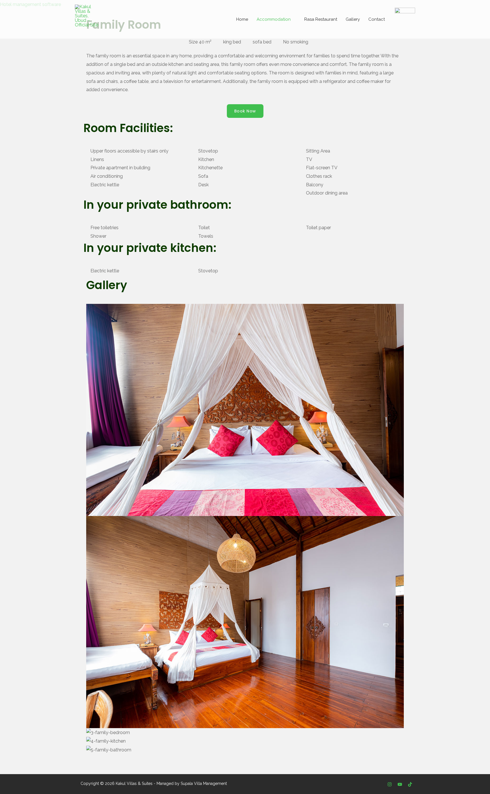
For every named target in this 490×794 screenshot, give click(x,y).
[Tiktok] (410, 784)
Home (242, 19)
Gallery (353, 19)
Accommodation (274, 19)
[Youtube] (400, 784)
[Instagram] (389, 784)
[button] (245, 758)
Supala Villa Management (204, 783)
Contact (376, 19)
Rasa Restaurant (320, 19)
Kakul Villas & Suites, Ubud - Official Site (132, 31)
